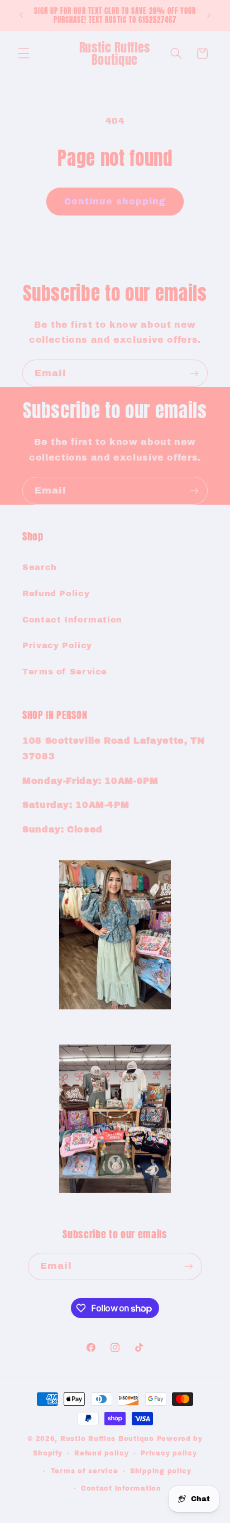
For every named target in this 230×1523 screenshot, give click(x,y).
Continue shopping (115, 201)
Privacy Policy (57, 645)
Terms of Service (64, 671)
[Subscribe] (194, 373)
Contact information (121, 1488)
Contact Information (72, 619)
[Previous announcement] (21, 15)
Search (39, 567)
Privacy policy (169, 1453)
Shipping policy (160, 1471)
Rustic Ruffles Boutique (107, 1438)
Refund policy (101, 1453)
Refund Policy (55, 593)
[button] (23, 53)
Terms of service (84, 1471)
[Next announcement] (209, 15)
